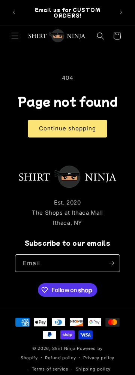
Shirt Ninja (64, 348)
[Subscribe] (111, 263)
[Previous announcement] (14, 12)
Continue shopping (67, 128)
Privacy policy (98, 357)
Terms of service (50, 369)
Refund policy (60, 357)
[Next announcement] (121, 12)
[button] (15, 36)
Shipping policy (93, 369)
